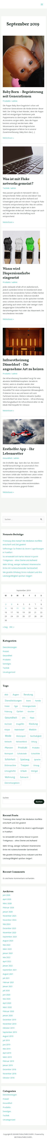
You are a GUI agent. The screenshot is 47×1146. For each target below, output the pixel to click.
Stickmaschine (10, 765)
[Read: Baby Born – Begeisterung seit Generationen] (23, 61)
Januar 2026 (8, 911)
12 (24, 608)
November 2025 (9, 915)
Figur (16, 706)
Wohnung (10, 777)
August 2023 (8, 940)
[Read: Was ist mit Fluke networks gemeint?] (23, 160)
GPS (23, 718)
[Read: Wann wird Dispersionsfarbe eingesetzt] (21, 247)
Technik (6, 188)
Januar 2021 (8, 986)
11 (18, 608)
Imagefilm (20, 724)
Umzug (36, 765)
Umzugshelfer (10, 771)
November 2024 (9, 920)
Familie (38, 700)
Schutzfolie (35, 753)
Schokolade (22, 753)
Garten (20, 711)
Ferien (7, 706)
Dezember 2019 (9, 1019)
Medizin (32, 729)
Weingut (34, 771)
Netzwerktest (21, 741)
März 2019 (7, 1057)
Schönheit (10, 759)
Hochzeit (8, 724)
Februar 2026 (8, 907)
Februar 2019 (8, 1061)
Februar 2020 (8, 1011)
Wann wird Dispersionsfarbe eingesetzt (16, 273)
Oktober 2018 (8, 1077)
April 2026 (7, 899)
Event (28, 700)
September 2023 (10, 936)
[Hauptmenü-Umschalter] (41, 4)
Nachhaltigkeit (35, 736)
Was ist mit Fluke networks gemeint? (18, 181)
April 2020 (7, 1003)
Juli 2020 (6, 990)
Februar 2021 (8, 982)
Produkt (22, 747)
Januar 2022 (8, 965)
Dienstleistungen (10, 647)
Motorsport (21, 736)
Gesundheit (7, 458)
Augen (16, 694)
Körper (7, 729)
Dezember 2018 (9, 1069)
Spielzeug (24, 759)
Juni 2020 (6, 994)
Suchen (6, 797)
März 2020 (7, 1007)
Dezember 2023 (9, 928)
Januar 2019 (8, 1065)
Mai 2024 (6, 924)
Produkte (7, 101)
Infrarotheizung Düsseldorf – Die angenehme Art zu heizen (23, 365)
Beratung (28, 694)
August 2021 (8, 974)
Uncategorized (9, 672)
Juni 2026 (6, 895)
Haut (32, 717)
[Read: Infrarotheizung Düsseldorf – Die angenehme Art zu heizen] (23, 341)
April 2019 (7, 1053)
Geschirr (31, 711)
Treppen (25, 765)
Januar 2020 (8, 1015)
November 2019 (9, 1023)
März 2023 (7, 949)
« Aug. (5, 627)
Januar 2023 (8, 953)
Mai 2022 (6, 957)
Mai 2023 (6, 945)
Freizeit (6, 651)
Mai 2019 (6, 1048)
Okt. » (11, 627)
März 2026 (7, 903)
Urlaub (23, 771)
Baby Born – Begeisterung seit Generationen (23, 94)
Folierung (8, 711)
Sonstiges (7, 663)
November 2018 (9, 1073)
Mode (8, 735)
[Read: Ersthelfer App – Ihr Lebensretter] (23, 431)
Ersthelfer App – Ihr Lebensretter (18, 451)
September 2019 (10, 1032)
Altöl (6, 694)
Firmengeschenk (29, 706)
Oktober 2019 (8, 1028)
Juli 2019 (6, 1040)
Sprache (37, 759)
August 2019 (8, 1036)
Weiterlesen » (8, 137)
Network (8, 741)
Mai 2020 (6, 999)
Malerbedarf (19, 729)
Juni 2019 (6, 1044)
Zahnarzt (24, 777)
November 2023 (9, 932)
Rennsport (9, 753)
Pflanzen (9, 747)
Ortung (34, 741)
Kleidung (33, 723)
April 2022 (7, 961)
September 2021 (10, 969)
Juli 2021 (6, 978)
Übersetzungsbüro (12, 783)
